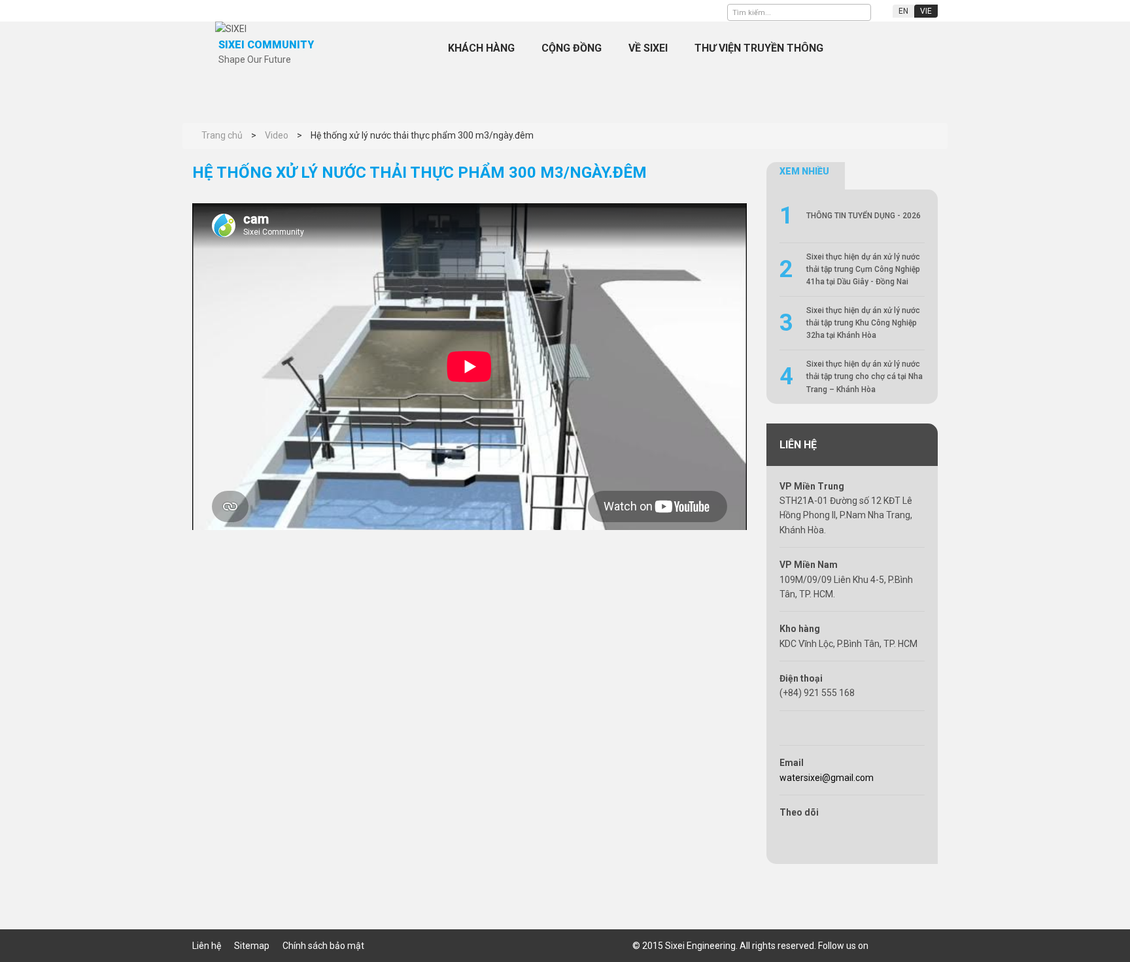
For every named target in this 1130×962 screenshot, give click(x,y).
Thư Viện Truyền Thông (758, 48)
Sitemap (251, 945)
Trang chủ (411, 48)
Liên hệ (206, 945)
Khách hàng (481, 48)
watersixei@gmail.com (826, 777)
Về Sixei (648, 48)
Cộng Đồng (571, 48)
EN (903, 11)
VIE (926, 11)
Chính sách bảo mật (323, 945)
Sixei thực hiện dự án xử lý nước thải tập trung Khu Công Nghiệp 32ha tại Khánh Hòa (863, 323)
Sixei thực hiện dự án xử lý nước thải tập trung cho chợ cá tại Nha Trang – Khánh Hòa (864, 376)
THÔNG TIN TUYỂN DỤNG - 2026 (863, 215)
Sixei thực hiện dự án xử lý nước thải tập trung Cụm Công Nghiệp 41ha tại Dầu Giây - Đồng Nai (863, 269)
